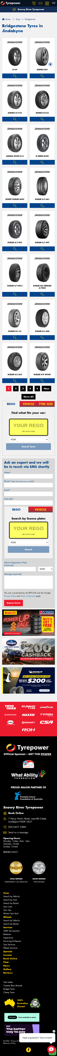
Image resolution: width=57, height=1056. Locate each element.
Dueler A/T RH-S (14, 286)
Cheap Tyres (8, 992)
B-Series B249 (42, 156)
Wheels (7, 917)
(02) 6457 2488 (17, 827)
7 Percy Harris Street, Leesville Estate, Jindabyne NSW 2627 (27, 820)
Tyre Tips (7, 910)
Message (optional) (12, 574)
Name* (7, 472)
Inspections (8, 937)
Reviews (8, 972)
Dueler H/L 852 (15, 374)
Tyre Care (7, 906)
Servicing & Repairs (12, 941)
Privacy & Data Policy (19, 1041)
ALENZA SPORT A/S (15, 156)
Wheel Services (10, 948)
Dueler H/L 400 (42, 331)
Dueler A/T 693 (15, 242)
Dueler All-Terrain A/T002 (42, 287)
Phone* (19, 481)
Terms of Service (28, 596)
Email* (7, 490)
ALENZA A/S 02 (15, 113)
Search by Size (10, 899)
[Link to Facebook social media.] (28, 1049)
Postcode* (8, 499)
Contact (7, 955)
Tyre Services (9, 944)
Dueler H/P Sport (42, 374)
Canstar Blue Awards (12, 985)
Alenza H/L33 (42, 113)
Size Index (8, 982)
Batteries (7, 934)
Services (7, 927)
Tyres (6, 893)
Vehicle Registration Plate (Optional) (15, 564)
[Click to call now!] (33, 3)
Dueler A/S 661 (42, 199)
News (6, 965)
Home (7, 19)
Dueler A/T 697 (42, 242)
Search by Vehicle (11, 896)
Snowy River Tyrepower (30, 9)
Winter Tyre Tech (10, 913)
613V (14, 70)
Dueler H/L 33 (14, 331)
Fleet (6, 962)
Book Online (10, 958)
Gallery (7, 969)
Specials (7, 951)
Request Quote (13, 603)
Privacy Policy (10, 596)
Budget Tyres (9, 989)
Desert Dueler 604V (14, 199)
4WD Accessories (11, 931)
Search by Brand (10, 903)
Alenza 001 (42, 70)
